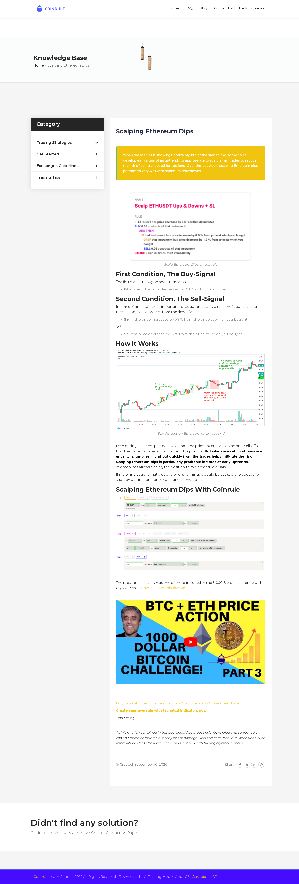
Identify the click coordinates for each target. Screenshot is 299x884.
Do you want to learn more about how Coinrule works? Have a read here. (178, 703)
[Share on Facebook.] (240, 765)
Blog (203, 8)
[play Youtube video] (190, 642)
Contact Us (223, 8)
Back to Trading (252, 8)
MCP (213, 877)
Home (174, 8)
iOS (187, 877)
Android (199, 877)
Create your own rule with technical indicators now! (161, 711)
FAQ (189, 8)
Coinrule (41, 877)
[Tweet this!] (247, 765)
